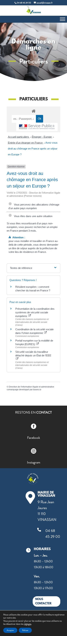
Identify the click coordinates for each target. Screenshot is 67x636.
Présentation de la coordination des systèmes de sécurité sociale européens (34, 312)
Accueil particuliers (19, 136)
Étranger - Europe (42, 136)
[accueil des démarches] (33, 111)
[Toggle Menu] (62, 19)
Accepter (10, 630)
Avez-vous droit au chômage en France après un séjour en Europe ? (33, 148)
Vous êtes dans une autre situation (32, 216)
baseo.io (37, 389)
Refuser (25, 630)
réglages (27, 623)
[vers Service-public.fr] (37, 127)
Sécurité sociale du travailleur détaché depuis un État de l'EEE (33, 353)
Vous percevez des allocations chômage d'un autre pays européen (33, 206)
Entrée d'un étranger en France (25, 142)
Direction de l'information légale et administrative (31, 387)
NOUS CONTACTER (43, 601)
